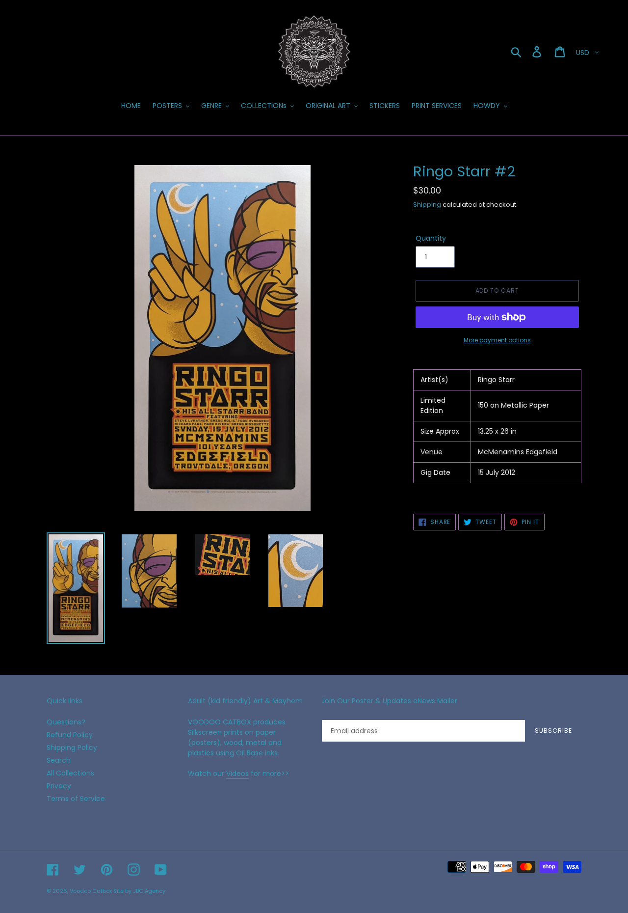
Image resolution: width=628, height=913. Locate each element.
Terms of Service (76, 798)
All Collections (70, 773)
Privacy (59, 786)
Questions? (66, 722)
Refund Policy (70, 735)
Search (59, 760)
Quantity (431, 238)
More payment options (497, 340)
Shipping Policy (72, 747)
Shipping (427, 204)
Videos (237, 773)
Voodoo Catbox (91, 891)
